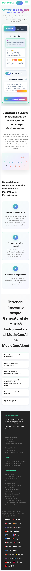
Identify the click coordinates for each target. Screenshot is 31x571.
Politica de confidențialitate (14, 463)
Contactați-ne (9, 439)
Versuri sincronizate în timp (14, 452)
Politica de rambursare (12, 465)
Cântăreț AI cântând (11, 498)
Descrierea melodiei (18, 79)
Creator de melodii (11, 505)
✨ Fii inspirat (22, 90)
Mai (12, 65)
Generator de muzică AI (12, 494)
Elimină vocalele (10, 450)
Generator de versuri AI (12, 479)
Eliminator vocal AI (11, 481)
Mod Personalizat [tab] (21, 28)
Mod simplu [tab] (9, 28)
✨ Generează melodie (15, 99)
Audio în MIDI (9, 474)
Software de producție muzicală (15, 503)
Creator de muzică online (13, 476)
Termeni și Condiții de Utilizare (15, 461)
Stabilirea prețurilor (11, 437)
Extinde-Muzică (10, 448)
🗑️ (26, 79)
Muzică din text (10, 496)
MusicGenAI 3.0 (10, 441)
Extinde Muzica (10, 483)
